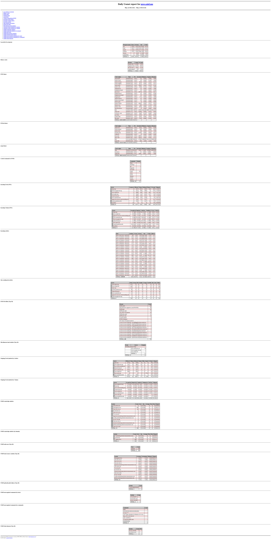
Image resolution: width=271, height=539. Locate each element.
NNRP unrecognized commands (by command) (14, 37)
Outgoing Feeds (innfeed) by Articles (11, 27)
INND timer (6, 14)
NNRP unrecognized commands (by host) (12, 36)
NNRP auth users (7, 32)
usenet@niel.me (9, 537)
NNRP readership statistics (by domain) (12, 30)
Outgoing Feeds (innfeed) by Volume (11, 28)
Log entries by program (8, 11)
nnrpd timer (6, 17)
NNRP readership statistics (9, 29)
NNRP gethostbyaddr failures (10, 34)
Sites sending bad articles (9, 23)
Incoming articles (7, 22)
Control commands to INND (9, 18)
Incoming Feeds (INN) (8, 19)
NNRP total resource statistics (10, 33)
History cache (6, 13)
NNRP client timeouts (8, 38)
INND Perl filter (7, 24)
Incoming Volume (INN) (8, 20)
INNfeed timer (6, 15)
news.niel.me (147, 4)
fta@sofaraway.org (32, 536)
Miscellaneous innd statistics (9, 25)
